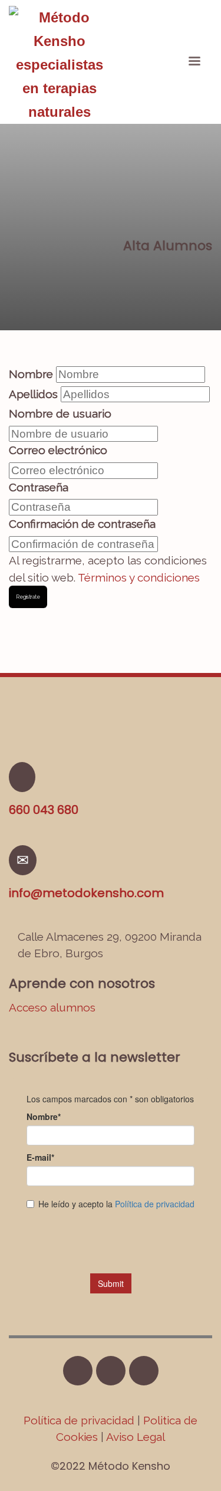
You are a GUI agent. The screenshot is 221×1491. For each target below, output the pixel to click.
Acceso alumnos (52, 1007)
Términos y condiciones (139, 577)
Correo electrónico (58, 450)
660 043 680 (43, 810)
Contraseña (38, 487)
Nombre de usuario (60, 413)
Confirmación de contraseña (82, 523)
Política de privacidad (80, 1420)
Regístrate (28, 597)
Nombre (31, 373)
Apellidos (33, 393)
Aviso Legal (135, 1436)
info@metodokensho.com (86, 893)
